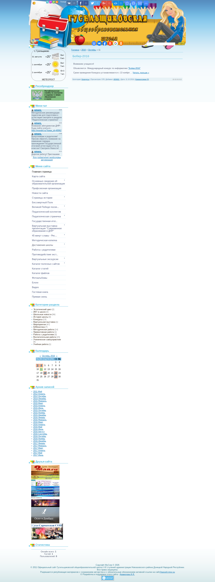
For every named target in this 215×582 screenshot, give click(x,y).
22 (55, 373)
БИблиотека (39, 327)
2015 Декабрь (39, 415)
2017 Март (38, 448)
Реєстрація (50, 2)
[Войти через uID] (94, 43)
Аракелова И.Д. (127, 574)
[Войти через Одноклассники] (121, 43)
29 (55, 376)
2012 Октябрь (39, 396)
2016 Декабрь (39, 441)
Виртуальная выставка (44, 322)
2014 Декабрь (39, 398)
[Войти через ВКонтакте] (99, 43)
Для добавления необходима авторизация (47, 158)
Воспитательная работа (44, 337)
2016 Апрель (39, 424)
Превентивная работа (43, 332)
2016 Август (39, 431)
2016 (83, 50)
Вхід (53, 2)
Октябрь (92, 50)
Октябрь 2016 (48, 356)
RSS (57, 2)
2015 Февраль (40, 401)
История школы (40, 317)
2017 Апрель (39, 450)
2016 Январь (39, 417)
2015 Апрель (39, 405)
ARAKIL (116, 79)
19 (45, 373)
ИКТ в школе (39, 312)
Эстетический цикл (42, 309)
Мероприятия (39, 324)
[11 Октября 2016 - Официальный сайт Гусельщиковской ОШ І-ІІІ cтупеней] (127, 3)
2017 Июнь (38, 455)
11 (41, 369)
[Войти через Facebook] (104, 43)
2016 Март (38, 422)
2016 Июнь (38, 429)
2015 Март (38, 403)
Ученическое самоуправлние (47, 339)
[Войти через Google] (115, 43)
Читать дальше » (141, 72)
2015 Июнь (38, 408)
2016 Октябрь (39, 436)
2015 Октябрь (39, 410)
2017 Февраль (40, 446)
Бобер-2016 (81, 56)
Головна (47, 2)
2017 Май (37, 453)
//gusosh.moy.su (167, 572)
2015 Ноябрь (39, 413)
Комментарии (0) (142, 79)
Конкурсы (37, 319)
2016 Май (37, 427)
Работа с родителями (43, 334)
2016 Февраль (40, 420)
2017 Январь (39, 443)
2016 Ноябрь (39, 438)
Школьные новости (42, 314)
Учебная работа (40, 344)
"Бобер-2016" (134, 68)
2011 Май (37, 391)
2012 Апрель (39, 394)
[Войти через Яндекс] (110, 43)
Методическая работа (43, 329)
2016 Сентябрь (40, 434)
